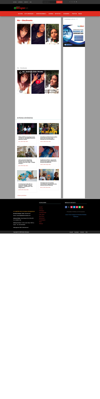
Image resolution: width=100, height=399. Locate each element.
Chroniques (41, 210)
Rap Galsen (41, 216)
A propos (20, 2)
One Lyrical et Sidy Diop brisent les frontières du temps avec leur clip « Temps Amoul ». (26, 161)
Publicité (41, 223)
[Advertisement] (57, 7)
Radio (80, 13)
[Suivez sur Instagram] (74, 2)
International (41, 218)
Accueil (15, 2)
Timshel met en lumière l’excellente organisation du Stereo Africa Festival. (48, 184)
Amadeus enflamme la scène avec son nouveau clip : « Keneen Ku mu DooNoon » (48, 138)
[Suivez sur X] (72, 2)
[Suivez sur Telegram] (74, 207)
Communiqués (42, 220)
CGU (30, 2)
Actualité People (42, 212)
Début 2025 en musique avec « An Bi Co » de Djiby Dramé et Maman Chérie (26, 138)
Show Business (41, 13)
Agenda (51, 13)
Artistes (58, 13)
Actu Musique (28, 13)
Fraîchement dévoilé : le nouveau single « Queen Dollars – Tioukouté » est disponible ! (25, 185)
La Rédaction (21, 23)
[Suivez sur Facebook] (70, 2)
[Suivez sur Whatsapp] (80, 207)
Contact (26, 2)
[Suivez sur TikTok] (77, 207)
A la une (41, 208)
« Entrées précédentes (21, 195)
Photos (74, 13)
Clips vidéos (32, 23)
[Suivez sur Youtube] (76, 2)
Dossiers (66, 13)
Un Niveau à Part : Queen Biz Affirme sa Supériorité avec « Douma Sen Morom (48, 161)
